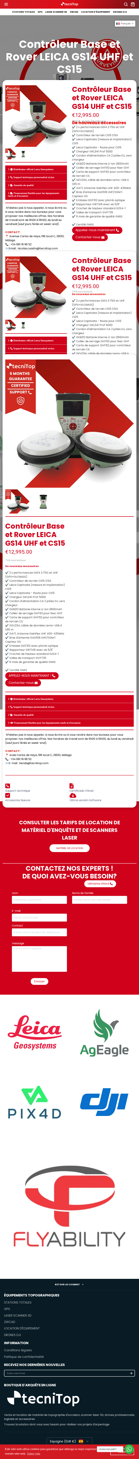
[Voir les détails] (43, 1399)
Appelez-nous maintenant (95, 230)
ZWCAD (74, 11)
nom (15, 893)
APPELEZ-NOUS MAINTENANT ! (30, 675)
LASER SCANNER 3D (56, 11)
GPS (40, 11)
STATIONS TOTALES (23, 11)
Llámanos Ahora (98, 884)
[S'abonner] (131, 1373)
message (18, 943)
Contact (18, 926)
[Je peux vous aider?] (129, 1449)
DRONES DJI (120, 11)
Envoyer (39, 981)
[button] (125, 23)
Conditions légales (18, 1350)
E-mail (17, 911)
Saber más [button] (33, 1453)
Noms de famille (82, 893)
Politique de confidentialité (24, 1357)
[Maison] (69, 4)
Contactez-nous (88, 237)
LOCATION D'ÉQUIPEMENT (95, 11)
